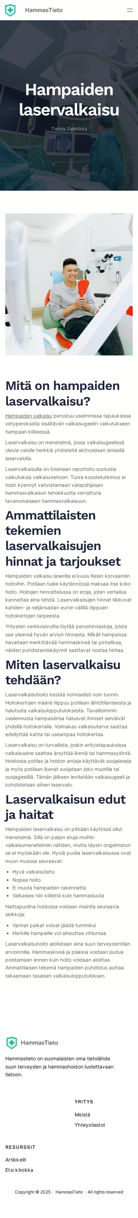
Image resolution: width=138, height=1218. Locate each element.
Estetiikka (77, 128)
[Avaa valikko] (130, 10)
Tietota (58, 128)
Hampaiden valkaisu (28, 416)
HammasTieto (44, 9)
